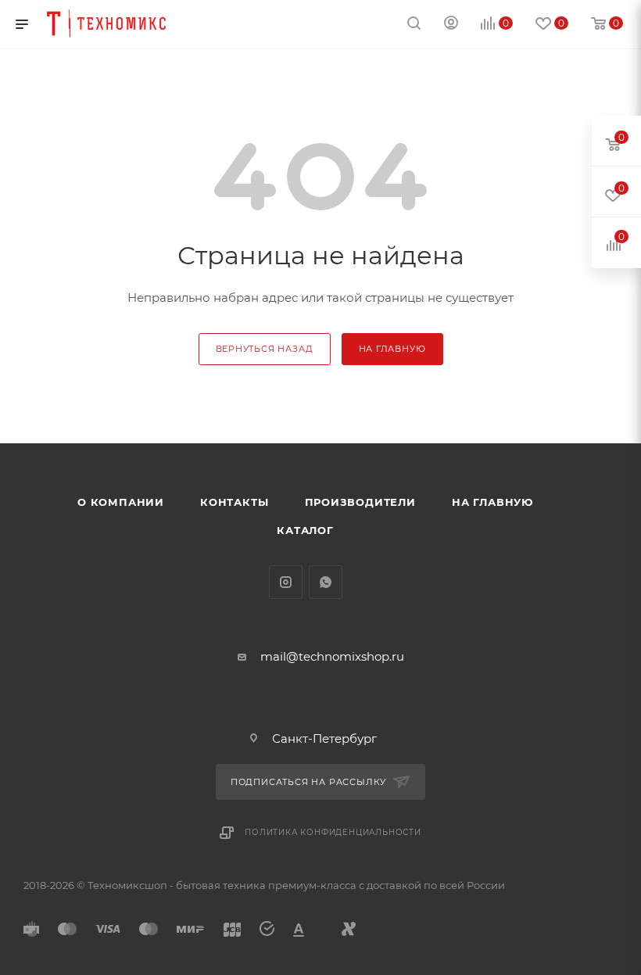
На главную (492, 502)
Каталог (305, 530)
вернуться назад (264, 348)
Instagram (286, 582)
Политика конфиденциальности (333, 832)
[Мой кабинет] (451, 24)
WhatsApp (325, 582)
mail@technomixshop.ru (332, 656)
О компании (120, 502)
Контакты (234, 502)
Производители (360, 502)
